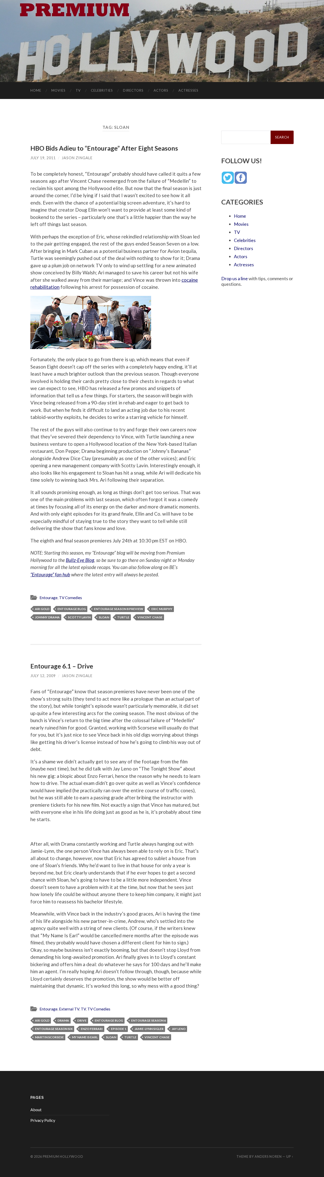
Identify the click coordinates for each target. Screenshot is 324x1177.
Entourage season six (54, 1029)
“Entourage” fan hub (50, 574)
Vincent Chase (150, 617)
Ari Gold (42, 609)
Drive (82, 1020)
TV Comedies (70, 597)
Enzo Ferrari (92, 1029)
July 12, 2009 (43, 676)
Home (35, 90)
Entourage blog (71, 609)
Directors (133, 90)
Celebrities (102, 90)
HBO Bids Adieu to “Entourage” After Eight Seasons (104, 148)
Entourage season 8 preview (118, 609)
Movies (58, 90)
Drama (63, 1020)
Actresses (188, 90)
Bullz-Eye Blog (80, 560)
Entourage (48, 597)
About (36, 1109)
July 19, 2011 (43, 158)
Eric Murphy (161, 609)
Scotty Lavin (79, 617)
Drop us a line (234, 278)
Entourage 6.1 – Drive (61, 666)
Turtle (123, 617)
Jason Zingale (77, 158)
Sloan (104, 617)
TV (78, 90)
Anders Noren (268, 1156)
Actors (161, 90)
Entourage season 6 (148, 1020)
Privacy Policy (42, 1120)
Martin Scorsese (49, 1037)
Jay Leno (179, 1029)
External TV (69, 1009)
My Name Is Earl (85, 1037)
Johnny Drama (47, 617)
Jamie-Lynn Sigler (149, 1029)
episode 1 (118, 1029)
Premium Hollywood (63, 1156)
